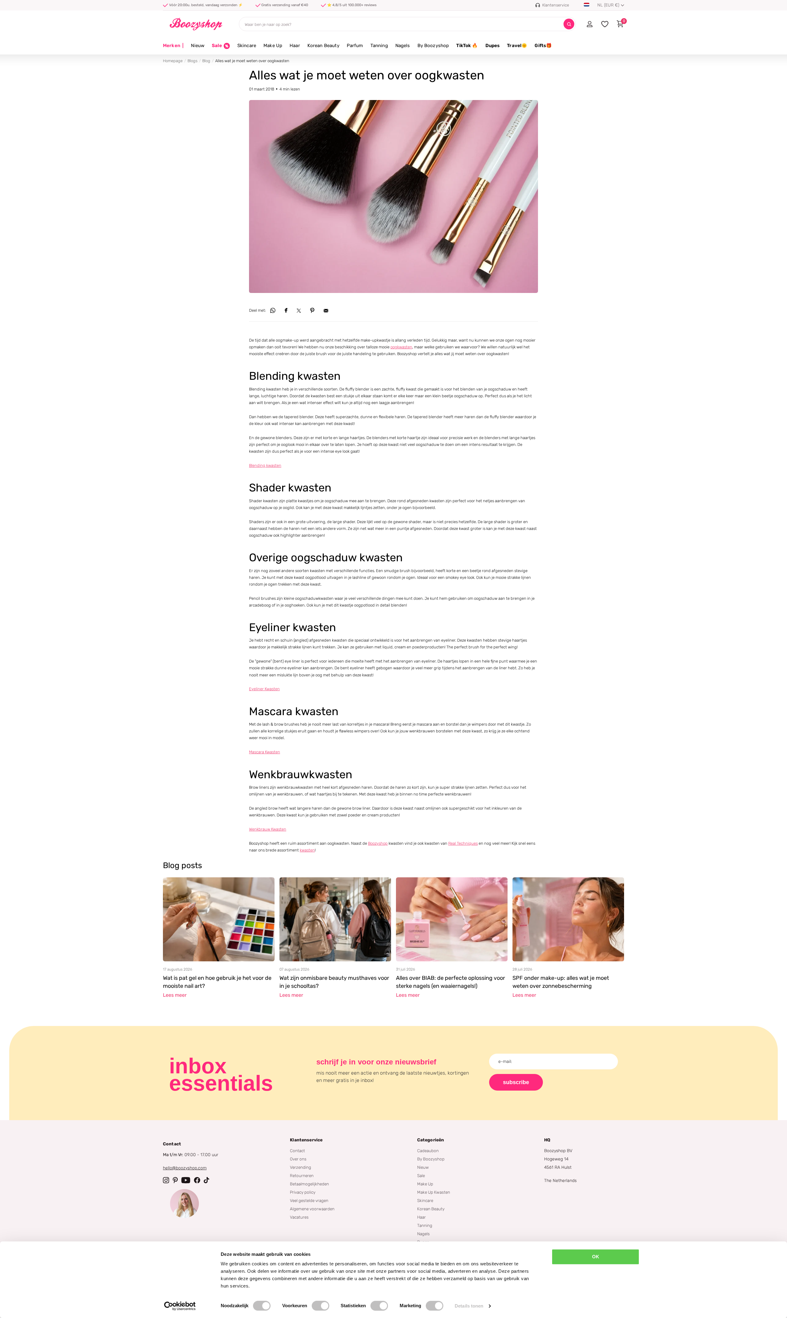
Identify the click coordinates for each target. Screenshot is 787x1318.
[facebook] (197, 1180)
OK (595, 1256)
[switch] (320, 1306)
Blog (206, 60)
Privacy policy (302, 1192)
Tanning (379, 45)
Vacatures (299, 1217)
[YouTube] (185, 1180)
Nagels (402, 45)
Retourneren (302, 1175)
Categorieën (430, 1140)
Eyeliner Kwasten (264, 689)
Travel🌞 (517, 45)
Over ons (298, 1158)
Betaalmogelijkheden (309, 1183)
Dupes (492, 45)
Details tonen (469, 1305)
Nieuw (197, 45)
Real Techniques (463, 843)
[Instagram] (166, 1180)
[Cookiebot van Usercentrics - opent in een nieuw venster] (180, 1306)
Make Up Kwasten (433, 1192)
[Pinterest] (175, 1180)
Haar (295, 45)
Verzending (300, 1167)
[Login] (589, 24)
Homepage (173, 60)
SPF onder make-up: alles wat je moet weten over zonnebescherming (560, 982)
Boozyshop (378, 843)
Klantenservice (306, 1140)
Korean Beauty (323, 45)
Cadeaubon (428, 1150)
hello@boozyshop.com (185, 1168)
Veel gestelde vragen (309, 1200)
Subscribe (516, 1082)
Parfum (355, 45)
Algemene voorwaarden (312, 1208)
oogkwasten (401, 347)
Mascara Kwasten (264, 752)
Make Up (272, 45)
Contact (297, 1150)
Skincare (246, 45)
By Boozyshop (433, 45)
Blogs (192, 60)
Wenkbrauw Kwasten (267, 829)
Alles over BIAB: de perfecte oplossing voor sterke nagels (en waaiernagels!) (450, 982)
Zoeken (569, 24)
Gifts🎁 (543, 45)
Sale (421, 1175)
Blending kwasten (265, 465)
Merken (173, 45)
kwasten (307, 850)
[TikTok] (206, 1180)
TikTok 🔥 (467, 45)
